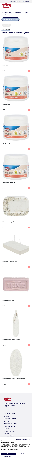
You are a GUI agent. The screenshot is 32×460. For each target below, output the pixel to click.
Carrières (6, 421)
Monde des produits (9, 414)
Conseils (6, 416)
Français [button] (27, 1)
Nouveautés (6, 25)
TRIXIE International (9, 426)
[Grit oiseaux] (16, 89)
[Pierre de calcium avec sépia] (16, 324)
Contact (6, 428)
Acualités (6, 433)
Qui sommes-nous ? (10, 419)
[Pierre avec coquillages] (16, 206)
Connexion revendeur (16, 1)
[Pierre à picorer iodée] (16, 284)
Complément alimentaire (10, 19)
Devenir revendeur (9, 431)
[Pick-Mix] (16, 49)
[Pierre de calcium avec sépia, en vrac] (16, 363)
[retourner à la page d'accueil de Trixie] (6, 5)
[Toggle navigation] (29, 6)
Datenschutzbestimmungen (23, 439)
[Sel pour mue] (16, 128)
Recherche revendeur (10, 424)
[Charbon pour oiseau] (16, 167)
